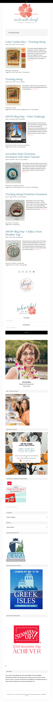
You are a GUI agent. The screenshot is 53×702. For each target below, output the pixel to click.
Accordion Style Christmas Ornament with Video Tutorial (22, 155)
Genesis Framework (35, 694)
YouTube (21, 185)
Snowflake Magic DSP (17, 187)
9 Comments (22, 119)
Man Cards (19, 145)
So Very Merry (26, 187)
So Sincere (14, 147)
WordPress (43, 694)
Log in (26, 695)
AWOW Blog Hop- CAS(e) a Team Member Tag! (23, 233)
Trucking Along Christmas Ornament (26, 194)
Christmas (16, 185)
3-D (12, 185)
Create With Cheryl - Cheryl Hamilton (26, 13)
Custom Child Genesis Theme (22, 694)
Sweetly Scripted (16, 109)
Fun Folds (14, 145)
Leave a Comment (20, 44)
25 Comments (19, 237)
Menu (26, 1)
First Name (27, 318)
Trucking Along (25, 72)
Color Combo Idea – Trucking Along (25, 41)
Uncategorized (15, 70)
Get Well (14, 108)
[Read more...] (30, 60)
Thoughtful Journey (25, 109)
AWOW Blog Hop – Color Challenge (25, 116)
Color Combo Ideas (16, 72)
